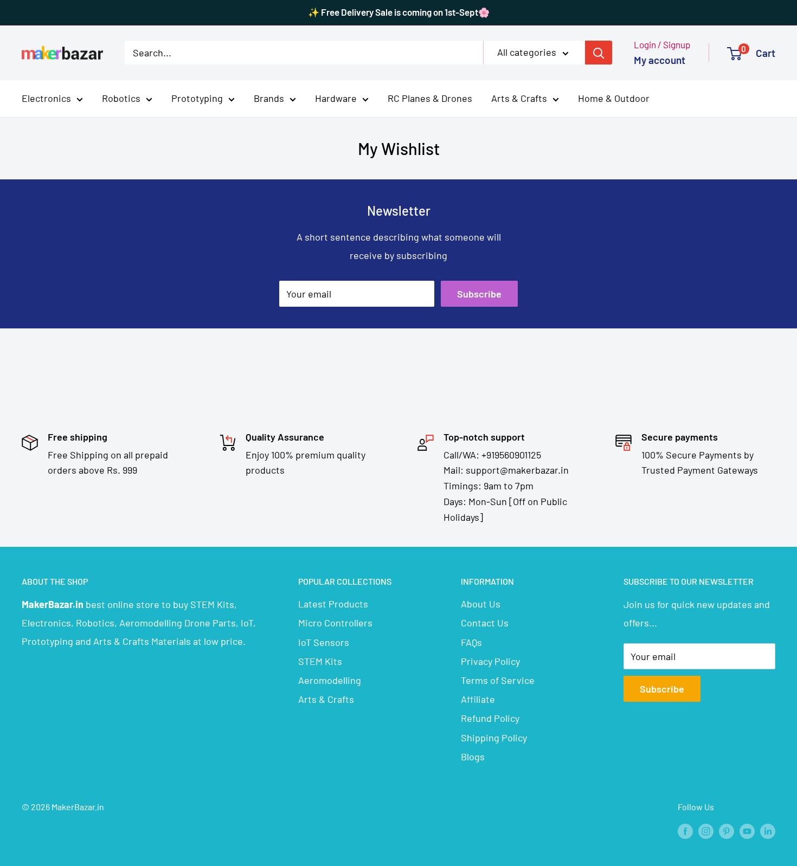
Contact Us (485, 623)
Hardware (336, 98)
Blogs (473, 756)
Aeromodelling (329, 680)
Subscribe (479, 294)
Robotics (121, 98)
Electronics (46, 98)
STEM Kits (320, 661)
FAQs (471, 642)
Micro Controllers (335, 623)
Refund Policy (490, 718)
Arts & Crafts (519, 98)
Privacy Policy (490, 661)
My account (659, 60)
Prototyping (197, 98)
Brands (269, 98)
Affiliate (478, 699)
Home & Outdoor (614, 98)
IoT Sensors (323, 642)
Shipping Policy (494, 738)
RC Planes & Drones (430, 98)
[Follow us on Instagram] (706, 830)
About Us (480, 604)
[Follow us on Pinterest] (726, 830)
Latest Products (333, 604)
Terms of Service (498, 680)
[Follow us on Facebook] (685, 830)
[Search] (598, 52)
